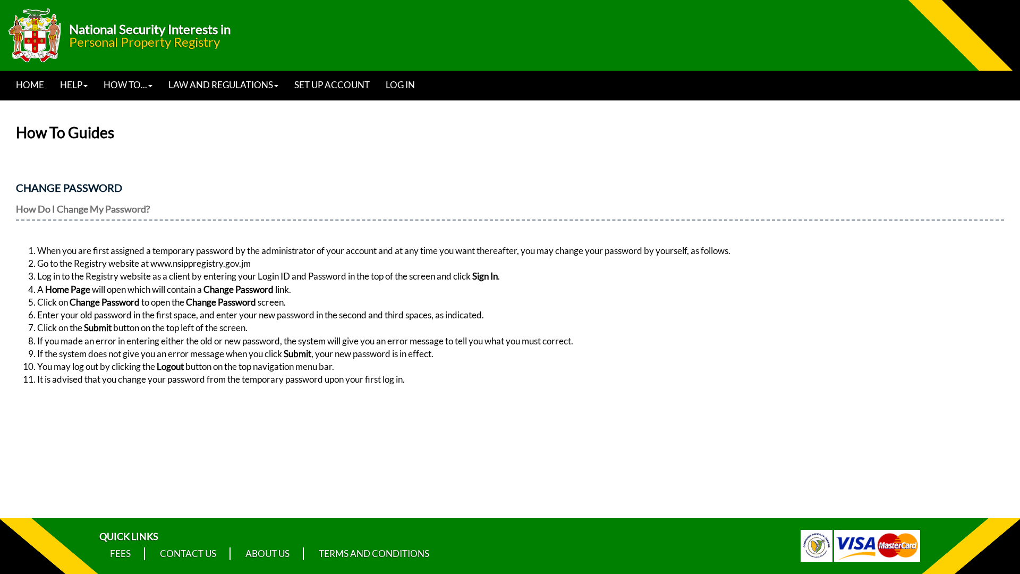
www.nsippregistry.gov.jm (200, 263)
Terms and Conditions (374, 553)
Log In (400, 84)
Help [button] (71, 84)
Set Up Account (332, 84)
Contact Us (188, 553)
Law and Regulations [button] (220, 84)
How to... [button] (125, 84)
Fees (120, 553)
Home (30, 84)
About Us (267, 553)
